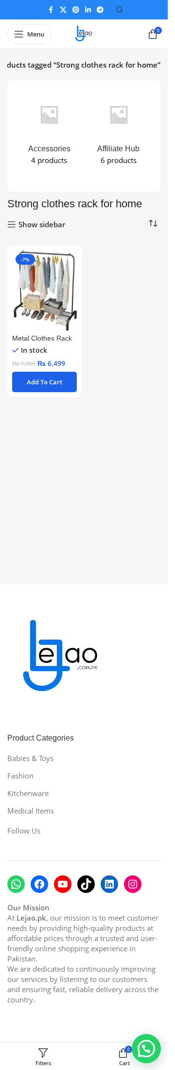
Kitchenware (28, 793)
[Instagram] (132, 884)
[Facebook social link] (51, 10)
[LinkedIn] (109, 884)
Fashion (20, 775)
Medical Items (30, 811)
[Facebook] (39, 884)
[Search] (119, 9)
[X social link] (63, 10)
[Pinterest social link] (76, 10)
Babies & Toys (30, 758)
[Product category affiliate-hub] (119, 130)
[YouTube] (62, 884)
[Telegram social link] (100, 10)
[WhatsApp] (16, 884)
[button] (44, 382)
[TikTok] (86, 884)
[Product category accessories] (49, 130)
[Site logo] (84, 33)
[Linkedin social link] (88, 10)
